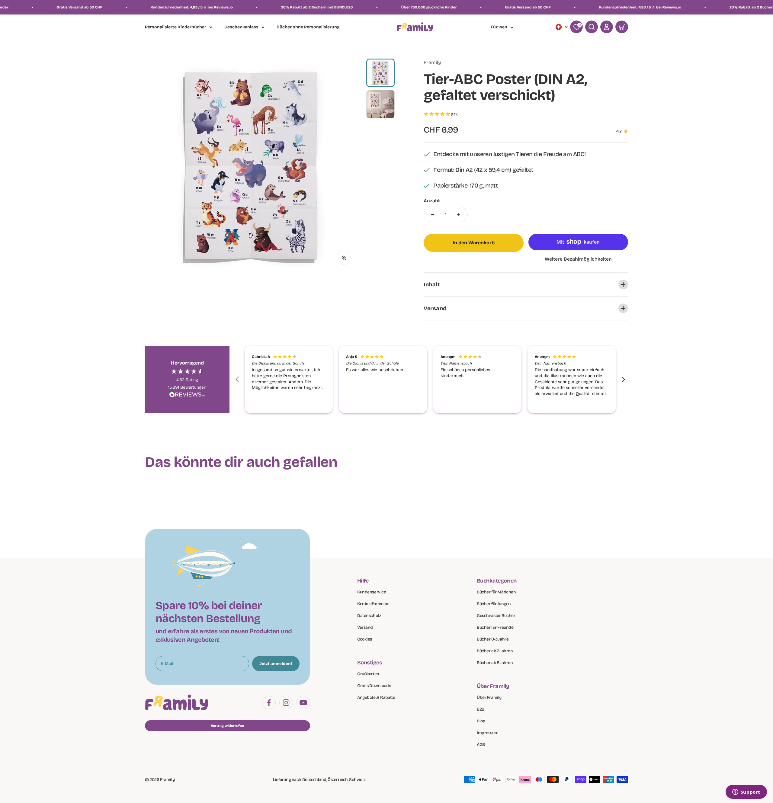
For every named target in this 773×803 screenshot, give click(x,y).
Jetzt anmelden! (275, 663)
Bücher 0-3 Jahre (492, 639)
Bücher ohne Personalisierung (308, 27)
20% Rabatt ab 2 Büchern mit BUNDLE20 (248, 7)
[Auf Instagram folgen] (286, 703)
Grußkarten (368, 673)
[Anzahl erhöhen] (458, 214)
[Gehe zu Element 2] (380, 104)
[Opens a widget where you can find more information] (746, 792)
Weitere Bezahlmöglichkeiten (578, 259)
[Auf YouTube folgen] (303, 703)
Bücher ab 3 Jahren (495, 651)
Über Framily (489, 697)
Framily (432, 62)
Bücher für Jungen (494, 603)
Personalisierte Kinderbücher (175, 27)
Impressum (487, 732)
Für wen (499, 27)
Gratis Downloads (374, 685)
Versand (365, 627)
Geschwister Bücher (496, 615)
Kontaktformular (373, 603)
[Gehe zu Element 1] (380, 73)
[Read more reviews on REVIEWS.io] (187, 396)
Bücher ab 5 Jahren (495, 662)
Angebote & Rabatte (376, 697)
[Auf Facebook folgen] (269, 703)
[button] (526, 114)
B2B (480, 709)
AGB (481, 744)
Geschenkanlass (241, 27)
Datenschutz (369, 615)
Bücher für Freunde (495, 627)
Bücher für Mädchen (496, 592)
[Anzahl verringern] (432, 214)
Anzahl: (432, 201)
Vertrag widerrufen (227, 726)
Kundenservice (371, 592)
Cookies (364, 639)
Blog (481, 721)
